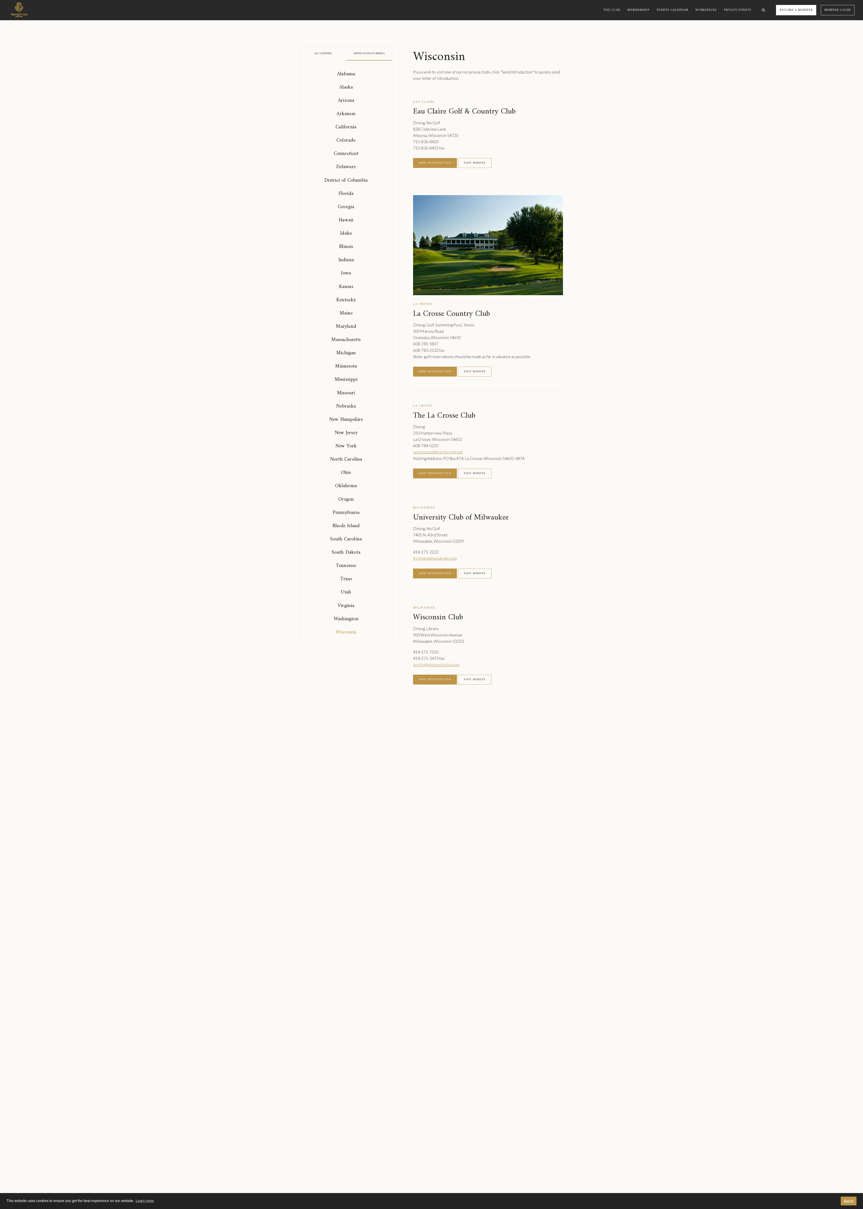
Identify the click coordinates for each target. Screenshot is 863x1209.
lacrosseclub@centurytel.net (438, 452)
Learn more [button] (145, 1201)
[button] (611, 10)
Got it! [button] (849, 1201)
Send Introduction (435, 163)
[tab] (323, 53)
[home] (19, 10)
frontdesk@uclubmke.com (435, 558)
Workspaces (706, 10)
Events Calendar (672, 10)
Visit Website (475, 163)
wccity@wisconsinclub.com (436, 664)
